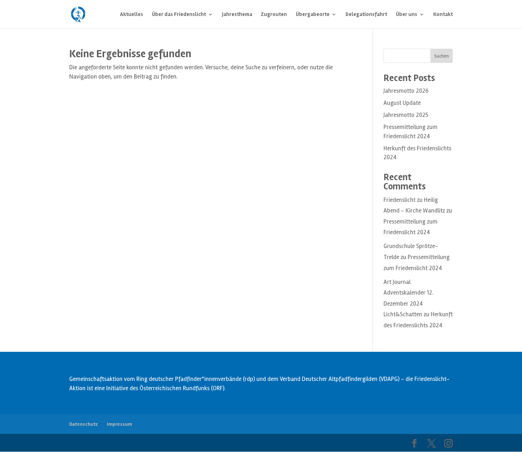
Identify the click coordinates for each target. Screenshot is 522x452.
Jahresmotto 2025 (406, 115)
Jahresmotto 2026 (406, 91)
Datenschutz (83, 424)
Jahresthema (237, 14)
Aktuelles (131, 14)
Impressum (119, 424)
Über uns (406, 14)
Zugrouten (274, 14)
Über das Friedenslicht (179, 14)
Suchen (441, 56)
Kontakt (443, 14)
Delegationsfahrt (366, 14)
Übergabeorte (313, 14)
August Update (402, 103)
